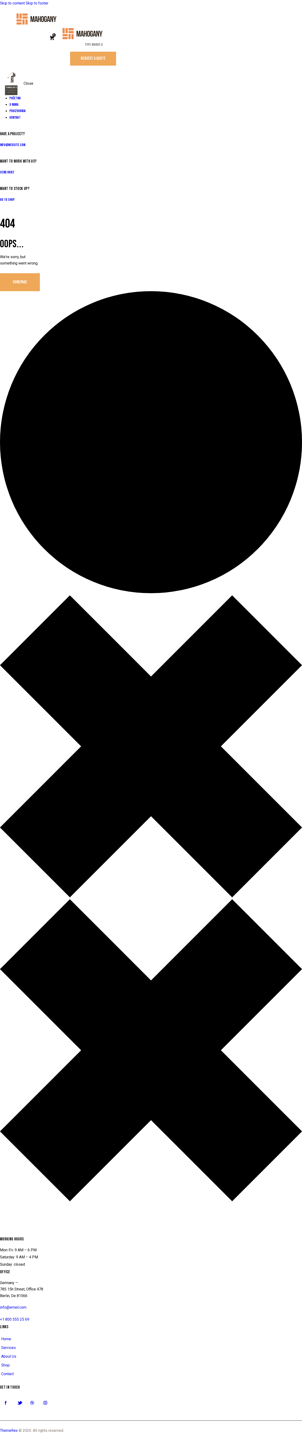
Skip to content (12, 3)
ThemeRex (9, 1430)
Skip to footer (37, 3)
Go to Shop (7, 199)
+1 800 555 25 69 (14, 1319)
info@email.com (13, 1307)
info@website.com (12, 145)
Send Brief (7, 172)
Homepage (20, 282)
